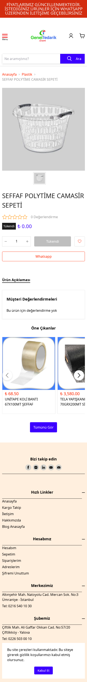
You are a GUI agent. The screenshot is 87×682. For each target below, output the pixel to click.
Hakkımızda (11, 520)
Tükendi (52, 241)
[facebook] (28, 467)
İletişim (8, 514)
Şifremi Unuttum (15, 573)
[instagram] (36, 467)
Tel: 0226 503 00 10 (17, 638)
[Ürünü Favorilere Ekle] (79, 241)
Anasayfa (9, 74)
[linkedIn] (43, 467)
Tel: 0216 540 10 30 (17, 606)
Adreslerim (11, 567)
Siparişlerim (11, 560)
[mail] (59, 467)
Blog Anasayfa (13, 526)
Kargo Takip (11, 507)
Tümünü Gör (43, 427)
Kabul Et (43, 670)
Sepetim (8, 554)
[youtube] (51, 467)
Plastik (27, 74)
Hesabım (9, 548)
